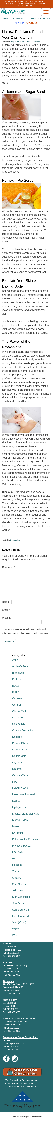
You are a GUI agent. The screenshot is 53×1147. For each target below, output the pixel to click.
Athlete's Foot (20, 666)
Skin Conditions (21, 896)
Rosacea (17, 864)
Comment (8, 567)
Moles (15, 826)
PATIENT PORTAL (32, 23)
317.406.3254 (13, 1009)
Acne (15, 659)
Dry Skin (17, 762)
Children (17, 704)
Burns (15, 692)
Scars (15, 871)
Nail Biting (18, 832)
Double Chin (19, 755)
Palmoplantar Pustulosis (26, 839)
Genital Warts (20, 775)
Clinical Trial (19, 711)
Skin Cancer (19, 884)
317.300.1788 (13, 990)
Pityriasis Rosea (21, 845)
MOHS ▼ (46, 19)
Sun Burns (18, 903)
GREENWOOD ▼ (35, 19)
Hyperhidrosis (20, 788)
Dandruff (17, 736)
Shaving (16, 877)
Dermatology (15, 540)
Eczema (16, 768)
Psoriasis (17, 852)
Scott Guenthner (33, 42)
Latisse (16, 800)
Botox (15, 685)
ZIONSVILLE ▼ (21, 19)
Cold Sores (18, 717)
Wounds (17, 935)
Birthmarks (18, 672)
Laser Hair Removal (23, 794)
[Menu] (46, 12)
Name (6, 601)
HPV (14, 781)
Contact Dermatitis (22, 730)
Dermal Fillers (20, 743)
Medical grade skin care (25, 813)
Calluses (17, 698)
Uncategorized (20, 916)
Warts (15, 928)
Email (6, 609)
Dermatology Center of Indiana (29, 1117)
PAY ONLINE (19, 23)
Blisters (16, 679)
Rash (15, 858)
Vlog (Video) (19, 922)
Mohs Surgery (20, 820)
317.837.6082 (13, 1028)
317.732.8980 (13, 972)
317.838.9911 (13, 953)
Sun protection (20, 909)
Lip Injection (19, 807)
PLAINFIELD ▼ (8, 19)
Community (18, 724)
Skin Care (17, 890)
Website (6, 617)
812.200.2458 (13, 1046)
